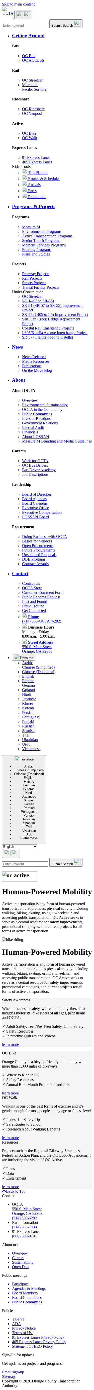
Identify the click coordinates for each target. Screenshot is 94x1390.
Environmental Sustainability (45, 405)
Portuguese (31, 717)
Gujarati (28, 690)
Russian (28, 726)
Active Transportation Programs (47, 236)
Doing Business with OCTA (44, 536)
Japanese (29, 699)
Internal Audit (33, 427)
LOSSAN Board (35, 517)
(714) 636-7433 (24, 1227)
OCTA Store (32, 588)
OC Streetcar (32, 80)
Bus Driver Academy (39, 470)
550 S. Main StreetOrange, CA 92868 (37, 646)
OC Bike (29, 133)
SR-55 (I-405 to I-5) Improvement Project (55, 314)
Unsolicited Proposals (39, 555)
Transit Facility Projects (40, 287)
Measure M (31, 227)
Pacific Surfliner (35, 89)
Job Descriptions (35, 474)
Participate (20, 1284)
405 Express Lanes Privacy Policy (39, 1342)
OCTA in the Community (42, 409)
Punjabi (28, 721)
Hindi (26, 694)
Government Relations (40, 423)
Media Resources (35, 361)
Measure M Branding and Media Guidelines (57, 441)
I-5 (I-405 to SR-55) (38, 301)
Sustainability (22, 1262)
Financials (30, 432)
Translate (26, 658)
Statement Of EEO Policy (32, 1346)
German (28, 685)
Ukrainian (30, 740)
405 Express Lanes (37, 162)
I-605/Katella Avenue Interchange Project (54, 333)
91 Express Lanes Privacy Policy (38, 1337)
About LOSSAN (35, 436)
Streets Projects (34, 283)
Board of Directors (37, 494)
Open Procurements (37, 545)
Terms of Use (22, 1333)
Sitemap (8, 1376)
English (28, 676)
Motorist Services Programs (44, 245)
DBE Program (33, 559)
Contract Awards (35, 564)
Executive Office (35, 508)
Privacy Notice (24, 1328)
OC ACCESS (33, 60)
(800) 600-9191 (24, 1236)
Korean (28, 708)
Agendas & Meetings (29, 1288)
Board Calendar (34, 503)
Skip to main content (18, 4)
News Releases (34, 357)
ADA (16, 1324)
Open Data (20, 1267)
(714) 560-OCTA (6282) (41, 618)
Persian (28, 712)
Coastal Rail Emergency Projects (48, 328)
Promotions (36, 197)
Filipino (28, 681)
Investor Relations (36, 418)
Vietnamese (31, 749)
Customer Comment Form (42, 592)
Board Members (25, 1293)
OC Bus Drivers (35, 465)
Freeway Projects (35, 274)
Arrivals (34, 184)
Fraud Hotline (33, 606)
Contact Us (31, 583)
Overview (30, 400)
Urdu (26, 744)
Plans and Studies (36, 254)
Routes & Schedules (43, 178)
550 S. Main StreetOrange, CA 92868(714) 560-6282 (27, 1213)
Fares (32, 191)
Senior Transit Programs (41, 240)
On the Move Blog (37, 370)
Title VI (18, 1319)
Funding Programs (36, 249)
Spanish (28, 730)
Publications (31, 366)
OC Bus (28, 56)
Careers (18, 1258)
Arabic (27, 663)
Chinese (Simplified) (38, 667)
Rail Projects (32, 278)
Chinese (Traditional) (38, 672)
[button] (52, 36)
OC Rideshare (33, 109)
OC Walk (29, 138)
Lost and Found (34, 601)
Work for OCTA (35, 461)
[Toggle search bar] (11, 853)
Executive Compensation (42, 512)
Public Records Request (41, 597)
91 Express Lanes (36, 157)
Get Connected (34, 610)
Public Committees (37, 414)
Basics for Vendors (37, 541)
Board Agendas (34, 499)
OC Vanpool (32, 113)
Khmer (27, 703)
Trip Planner (37, 172)
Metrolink (30, 85)
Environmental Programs (41, 231)
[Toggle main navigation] (23, 15)
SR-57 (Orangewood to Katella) (47, 337)
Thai (25, 735)
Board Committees (27, 1297)
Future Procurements (38, 550)
